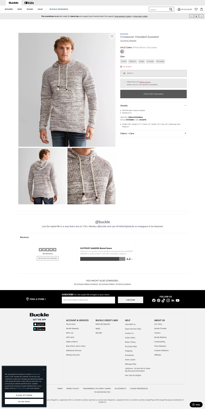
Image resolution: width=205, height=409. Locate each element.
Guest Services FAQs (133, 329)
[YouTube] (177, 300)
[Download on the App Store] (39, 324)
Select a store (145, 82)
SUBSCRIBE (130, 300)
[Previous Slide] (191, 16)
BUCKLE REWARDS (59, 9)
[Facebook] (153, 300)
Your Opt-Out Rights (133, 375)
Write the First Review (47, 258)
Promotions (129, 355)
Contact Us (129, 333)
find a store (38, 299)
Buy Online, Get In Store (75, 346)
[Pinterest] (158, 300)
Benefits (99, 333)
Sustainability (159, 341)
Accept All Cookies (24, 395)
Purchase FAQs (131, 346)
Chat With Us (130, 324)
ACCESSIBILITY (120, 388)
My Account (70, 324)
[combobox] (160, 9)
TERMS (60, 388)
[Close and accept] (43, 369)
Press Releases (160, 346)
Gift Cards (70, 337)
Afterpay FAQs (130, 364)
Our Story (158, 324)
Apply (98, 328)
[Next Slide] (201, 16)
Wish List (69, 333)
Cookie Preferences (139, 388)
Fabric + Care (127, 133)
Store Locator (130, 359)
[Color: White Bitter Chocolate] (122, 51)
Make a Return (72, 341)
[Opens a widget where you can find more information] (196, 405)
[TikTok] (163, 300)
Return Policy (130, 342)
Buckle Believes (160, 337)
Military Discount (73, 355)
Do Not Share (24, 401)
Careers (157, 333)
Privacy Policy (21, 388)
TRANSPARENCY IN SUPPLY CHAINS (97, 388)
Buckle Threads (160, 328)
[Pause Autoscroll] (196, 16)
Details (124, 105)
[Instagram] (168, 300)
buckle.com (35, 374)
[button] (8, 9)
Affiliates (157, 355)
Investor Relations (161, 350)
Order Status (130, 337)
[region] (24, 386)
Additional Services (73, 350)
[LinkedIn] (172, 300)
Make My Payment (103, 324)
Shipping (128, 351)
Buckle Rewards (72, 328)
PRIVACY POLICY (72, 388)
